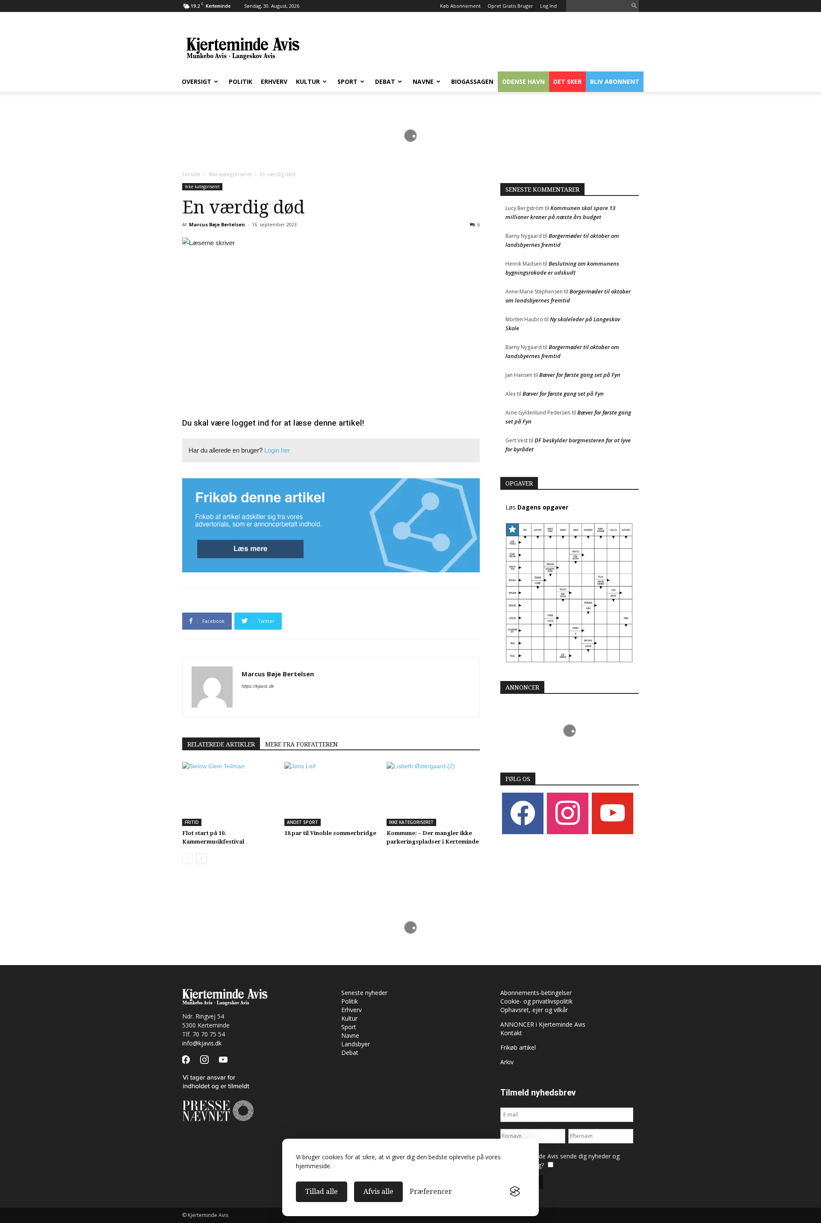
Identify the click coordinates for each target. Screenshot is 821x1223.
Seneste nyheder (364, 993)
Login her (277, 450)
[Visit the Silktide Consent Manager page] (515, 1192)
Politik (240, 81)
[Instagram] (567, 813)
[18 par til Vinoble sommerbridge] (331, 794)
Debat (385, 81)
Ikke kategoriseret (230, 174)
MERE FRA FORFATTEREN (301, 744)
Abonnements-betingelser (536, 993)
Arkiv (507, 1062)
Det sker (567, 81)
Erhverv (274, 81)
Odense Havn (523, 81)
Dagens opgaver (542, 507)
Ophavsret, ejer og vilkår (534, 1010)
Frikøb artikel (518, 1047)
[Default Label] (612, 813)
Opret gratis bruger (510, 6)
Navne (423, 81)
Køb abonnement (460, 6)
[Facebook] (522, 813)
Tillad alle (321, 1191)
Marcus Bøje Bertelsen (217, 224)
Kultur (308, 81)
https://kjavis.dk (258, 686)
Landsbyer (355, 1044)
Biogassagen (472, 81)
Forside (191, 174)
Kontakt (511, 1033)
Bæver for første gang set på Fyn (579, 375)
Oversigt (196, 81)
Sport (347, 81)
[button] (634, 6)
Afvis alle (378, 1191)
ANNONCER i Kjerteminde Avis (542, 1024)
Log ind (548, 6)
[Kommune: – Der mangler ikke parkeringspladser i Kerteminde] (433, 794)
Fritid (192, 822)
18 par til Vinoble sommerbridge (330, 833)
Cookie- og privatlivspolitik (536, 1001)
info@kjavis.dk (201, 1043)
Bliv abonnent (614, 81)
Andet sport (302, 822)
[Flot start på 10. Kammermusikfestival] (228, 794)
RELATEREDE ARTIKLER (221, 744)
